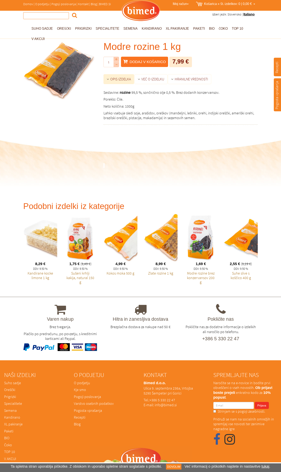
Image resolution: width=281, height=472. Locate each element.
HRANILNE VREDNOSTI (191, 79)
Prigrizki (83, 28)
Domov (28, 4)
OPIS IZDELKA (120, 79)
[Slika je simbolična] (60, 71)
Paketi (199, 28)
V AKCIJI (10, 458)
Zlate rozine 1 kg (160, 273)
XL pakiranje (177, 28)
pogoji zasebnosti (251, 411)
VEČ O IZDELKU (152, 79)
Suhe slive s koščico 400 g (241, 275)
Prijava (261, 405)
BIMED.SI (105, 4)
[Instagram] (229, 442)
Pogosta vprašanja (88, 410)
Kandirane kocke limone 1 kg (40, 275)
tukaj (265, 466)
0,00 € (228, 4)
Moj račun (180, 4)
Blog (94, 4)
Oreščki (64, 28)
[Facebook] (216, 442)
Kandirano (152, 28)
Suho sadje (42, 28)
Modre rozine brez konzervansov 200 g (201, 277)
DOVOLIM (173, 466)
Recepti (79, 417)
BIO (212, 28)
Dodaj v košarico (147, 61)
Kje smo (80, 389)
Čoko (223, 28)
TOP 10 (237, 28)
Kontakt (83, 4)
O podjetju (42, 4)
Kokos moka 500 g (120, 273)
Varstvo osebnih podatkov (94, 403)
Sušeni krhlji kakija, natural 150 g (80, 277)
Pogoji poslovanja (63, 4)
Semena (130, 28)
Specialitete (107, 28)
